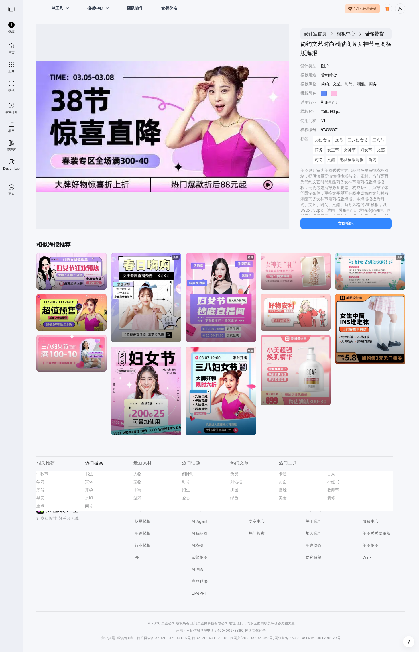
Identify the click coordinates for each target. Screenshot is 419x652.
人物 (137, 473)
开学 (89, 489)
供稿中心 (371, 521)
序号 (40, 489)
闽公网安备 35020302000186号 (163, 638)
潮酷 (331, 160)
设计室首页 (315, 33)
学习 (40, 481)
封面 (283, 481)
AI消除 (197, 569)
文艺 (381, 150)
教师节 (333, 489)
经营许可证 (126, 638)
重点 (40, 505)
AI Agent (200, 521)
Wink (367, 557)
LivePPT (199, 593)
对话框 (236, 481)
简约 (372, 160)
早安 (40, 497)
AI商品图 (199, 533)
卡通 (283, 473)
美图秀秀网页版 (376, 533)
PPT (138, 557)
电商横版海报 (352, 160)
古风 (331, 473)
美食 (283, 497)
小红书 (333, 481)
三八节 (378, 140)
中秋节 (42, 473)
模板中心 (346, 33)
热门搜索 (257, 533)
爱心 (186, 497)
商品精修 (200, 581)
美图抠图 (371, 545)
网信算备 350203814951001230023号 (308, 638)
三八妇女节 (358, 140)
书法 (89, 473)
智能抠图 (200, 557)
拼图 (234, 489)
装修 (331, 497)
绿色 (234, 497)
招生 (186, 489)
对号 (186, 481)
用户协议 (314, 545)
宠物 (137, 481)
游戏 (137, 497)
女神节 (350, 150)
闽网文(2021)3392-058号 (251, 638)
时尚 (319, 160)
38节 (339, 140)
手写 (137, 489)
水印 (89, 497)
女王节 (333, 150)
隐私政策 (314, 557)
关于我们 (314, 521)
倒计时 (188, 473)
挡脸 (283, 489)
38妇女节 (323, 140)
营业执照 (108, 638)
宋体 (89, 481)
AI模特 (197, 545)
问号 (89, 505)
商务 (319, 150)
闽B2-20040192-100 (210, 638)
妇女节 (366, 150)
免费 (234, 473)
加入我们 (314, 533)
